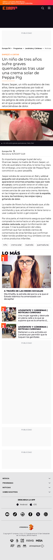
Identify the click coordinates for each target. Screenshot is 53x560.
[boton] (38, 478)
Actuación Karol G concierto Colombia (17, 3)
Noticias (48, 48)
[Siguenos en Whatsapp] (46, 515)
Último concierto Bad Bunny (14, 2)
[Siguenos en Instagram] (23, 515)
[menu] (49, 7)
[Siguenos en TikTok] (15, 515)
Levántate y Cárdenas (33, 48)
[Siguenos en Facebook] (30, 515)
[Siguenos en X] (38, 515)
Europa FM (6, 48)
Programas (18, 48)
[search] (42, 8)
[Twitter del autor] (14, 151)
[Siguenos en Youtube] (7, 515)
